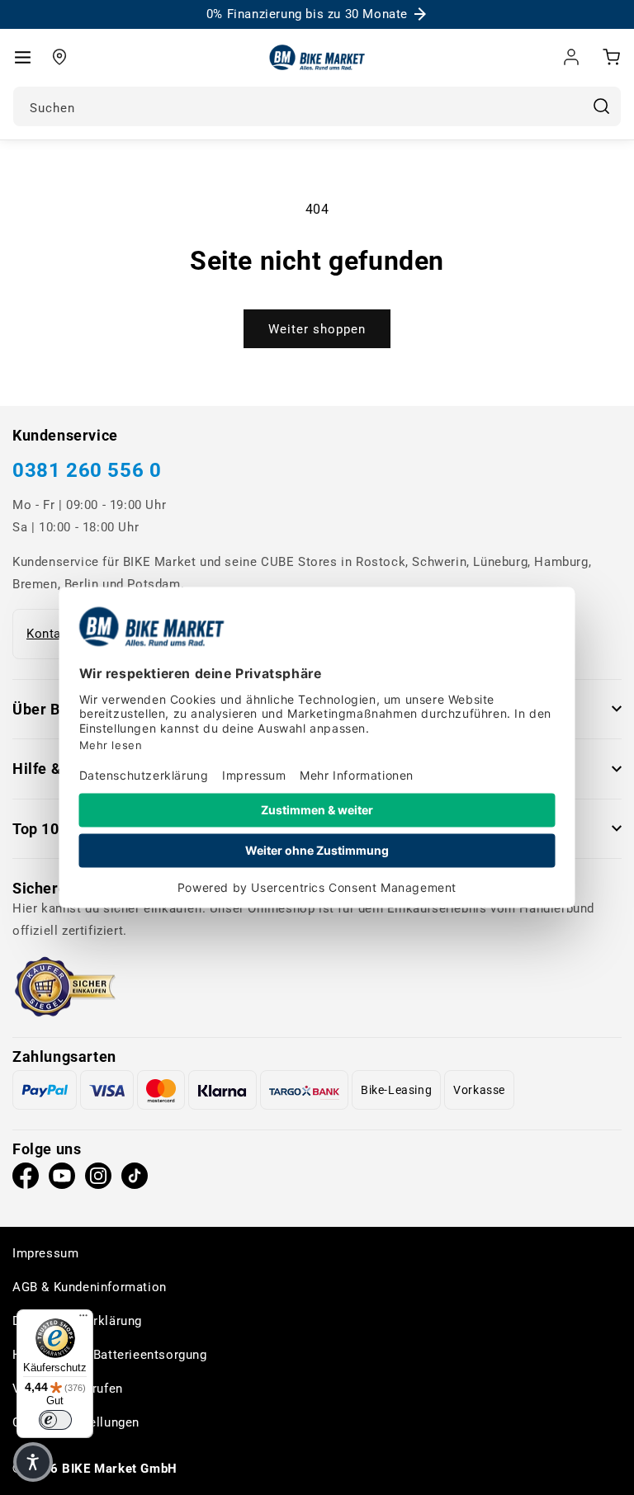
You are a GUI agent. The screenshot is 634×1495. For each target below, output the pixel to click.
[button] (22, 57)
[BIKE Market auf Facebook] (25, 1180)
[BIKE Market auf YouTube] (62, 1180)
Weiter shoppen (317, 329)
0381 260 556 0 (86, 470)
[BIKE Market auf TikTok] (134, 1180)
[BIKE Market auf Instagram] (98, 1180)
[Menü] (83, 1319)
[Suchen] (601, 106)
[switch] (55, 1420)
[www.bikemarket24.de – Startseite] (317, 57)
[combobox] (317, 106)
